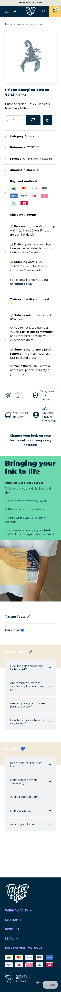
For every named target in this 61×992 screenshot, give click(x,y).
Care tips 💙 (14, 630)
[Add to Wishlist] (47, 120)
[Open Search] (43, 11)
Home (9, 24)
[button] (55, 56)
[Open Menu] (6, 11)
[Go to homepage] (30, 11)
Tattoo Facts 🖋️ (17, 616)
